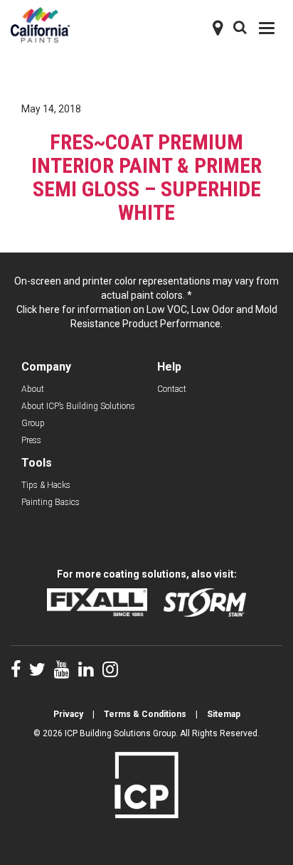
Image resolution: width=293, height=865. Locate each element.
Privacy (68, 714)
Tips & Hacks (45, 485)
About (32, 389)
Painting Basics (50, 502)
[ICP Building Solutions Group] (146, 784)
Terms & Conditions (145, 714)
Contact (171, 389)
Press (31, 440)
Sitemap (223, 714)
